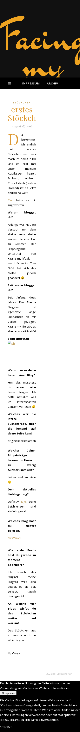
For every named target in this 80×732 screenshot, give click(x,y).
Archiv (52, 83)
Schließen (6, 727)
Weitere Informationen (54, 688)
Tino (11, 200)
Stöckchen (22, 102)
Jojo (23, 501)
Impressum (31, 83)
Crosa (16, 653)
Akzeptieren (8, 693)
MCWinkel (14, 538)
